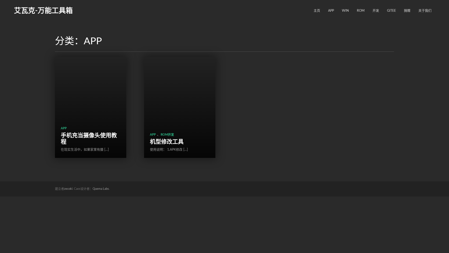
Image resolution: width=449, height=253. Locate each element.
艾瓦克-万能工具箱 (43, 10)
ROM (361, 10)
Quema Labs (101, 188)
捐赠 (407, 10)
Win (345, 10)
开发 (376, 10)
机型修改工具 (167, 142)
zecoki (68, 188)
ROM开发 (167, 134)
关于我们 (424, 10)
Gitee (391, 10)
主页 (317, 10)
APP (331, 10)
